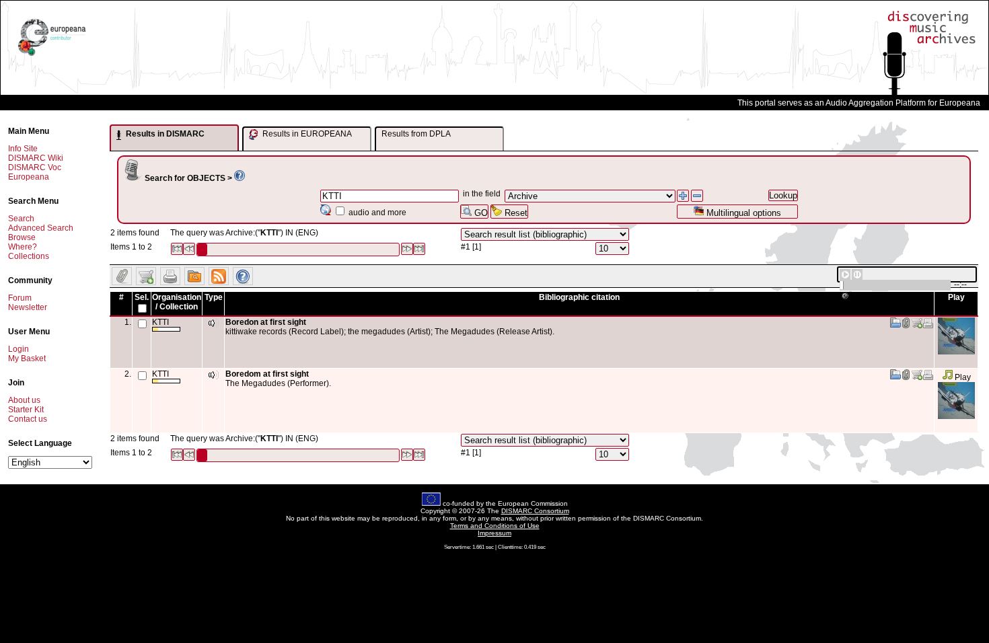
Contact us (27, 419)
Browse (22, 237)
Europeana (28, 177)
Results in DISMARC (164, 134)
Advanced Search (40, 228)
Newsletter (27, 307)
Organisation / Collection (176, 302)
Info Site (23, 148)
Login (18, 349)
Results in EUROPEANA (306, 134)
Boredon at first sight (265, 322)
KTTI (160, 322)
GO (480, 213)
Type (214, 297)
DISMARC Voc (34, 167)
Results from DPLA (416, 134)
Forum (20, 298)
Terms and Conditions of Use (495, 525)
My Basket (27, 358)
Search (21, 218)
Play (962, 377)
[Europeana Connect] (51, 56)
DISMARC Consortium (535, 511)
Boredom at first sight (267, 374)
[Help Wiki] (239, 178)
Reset (514, 213)
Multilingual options (742, 213)
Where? (22, 247)
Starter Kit (26, 409)
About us (24, 400)
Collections (28, 256)
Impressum (494, 533)
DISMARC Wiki (35, 158)
